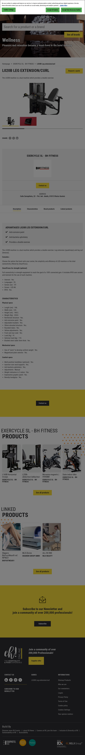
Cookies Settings (9, 10)
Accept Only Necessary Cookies (71, 10)
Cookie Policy (63, 5)
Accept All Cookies (52, 10)
